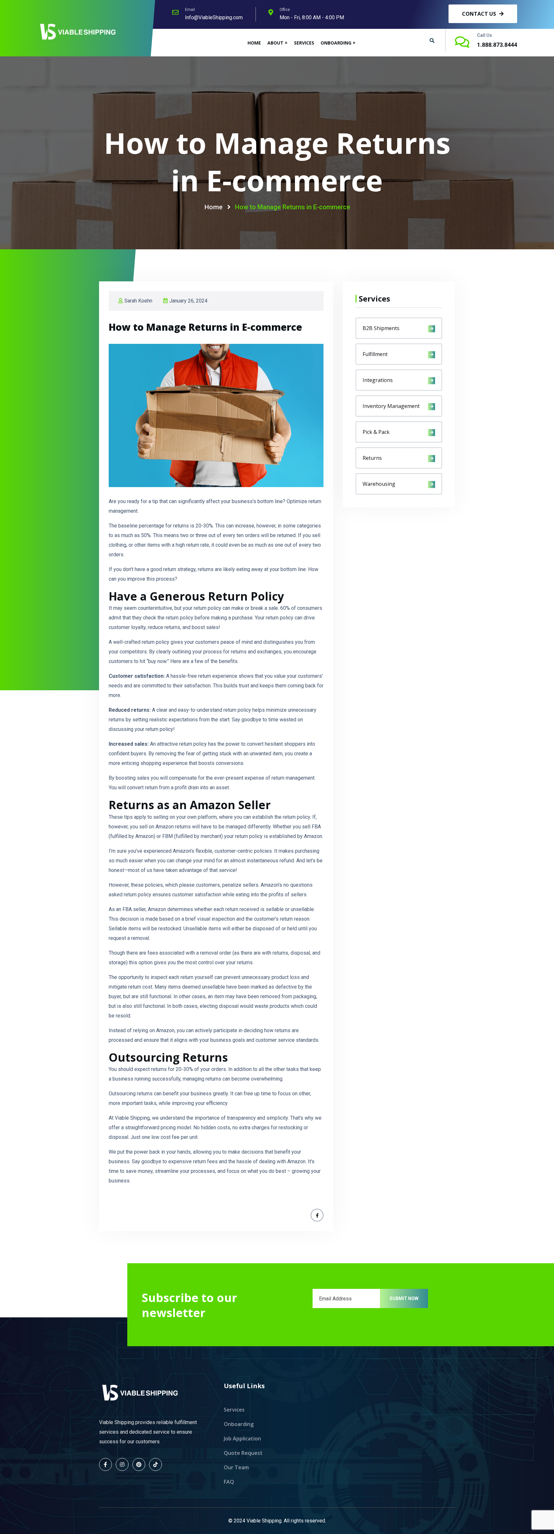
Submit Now (404, 1298)
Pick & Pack (376, 431)
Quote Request (243, 1452)
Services (304, 43)
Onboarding (239, 1424)
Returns (372, 457)
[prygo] (78, 31)
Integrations (378, 380)
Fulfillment (375, 354)
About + (277, 43)
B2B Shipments (381, 328)
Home (254, 43)
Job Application (242, 1438)
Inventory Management (391, 406)
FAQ (229, 1481)
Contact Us (479, 13)
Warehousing (379, 483)
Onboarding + (338, 43)
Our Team (236, 1467)
